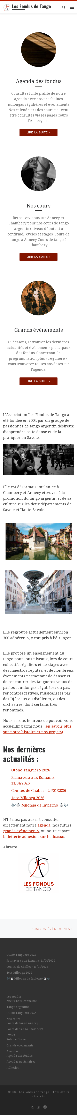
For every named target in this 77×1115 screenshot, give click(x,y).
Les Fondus (14, 996)
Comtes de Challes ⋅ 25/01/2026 (38, 790)
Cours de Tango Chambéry (25, 1029)
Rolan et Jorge (16, 1039)
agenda (44, 825)
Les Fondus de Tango (34, 1092)
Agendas (12, 1051)
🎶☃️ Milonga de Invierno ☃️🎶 (39, 805)
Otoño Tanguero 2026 (30, 770)
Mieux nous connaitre (22, 1001)
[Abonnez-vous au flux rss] (32, 1107)
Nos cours (13, 1019)
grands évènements (21, 831)
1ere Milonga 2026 (27, 798)
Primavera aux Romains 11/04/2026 (31, 960)
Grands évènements (20, 1045)
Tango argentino (18, 1006)
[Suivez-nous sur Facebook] (45, 1107)
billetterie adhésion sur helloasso (33, 836)
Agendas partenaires (21, 1061)
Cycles (11, 1035)
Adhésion (13, 1067)
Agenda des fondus (20, 1055)
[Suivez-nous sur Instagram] (38, 1107)
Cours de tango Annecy (22, 1023)
